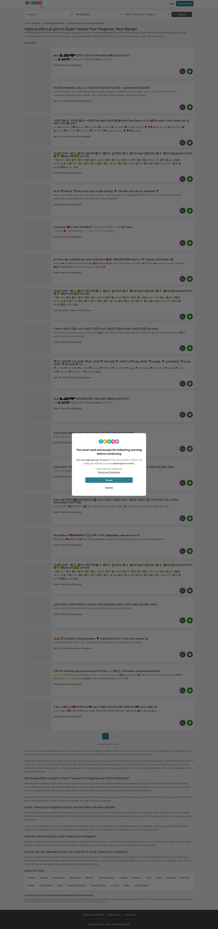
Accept (109, 480)
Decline (109, 487)
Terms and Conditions (109, 472)
